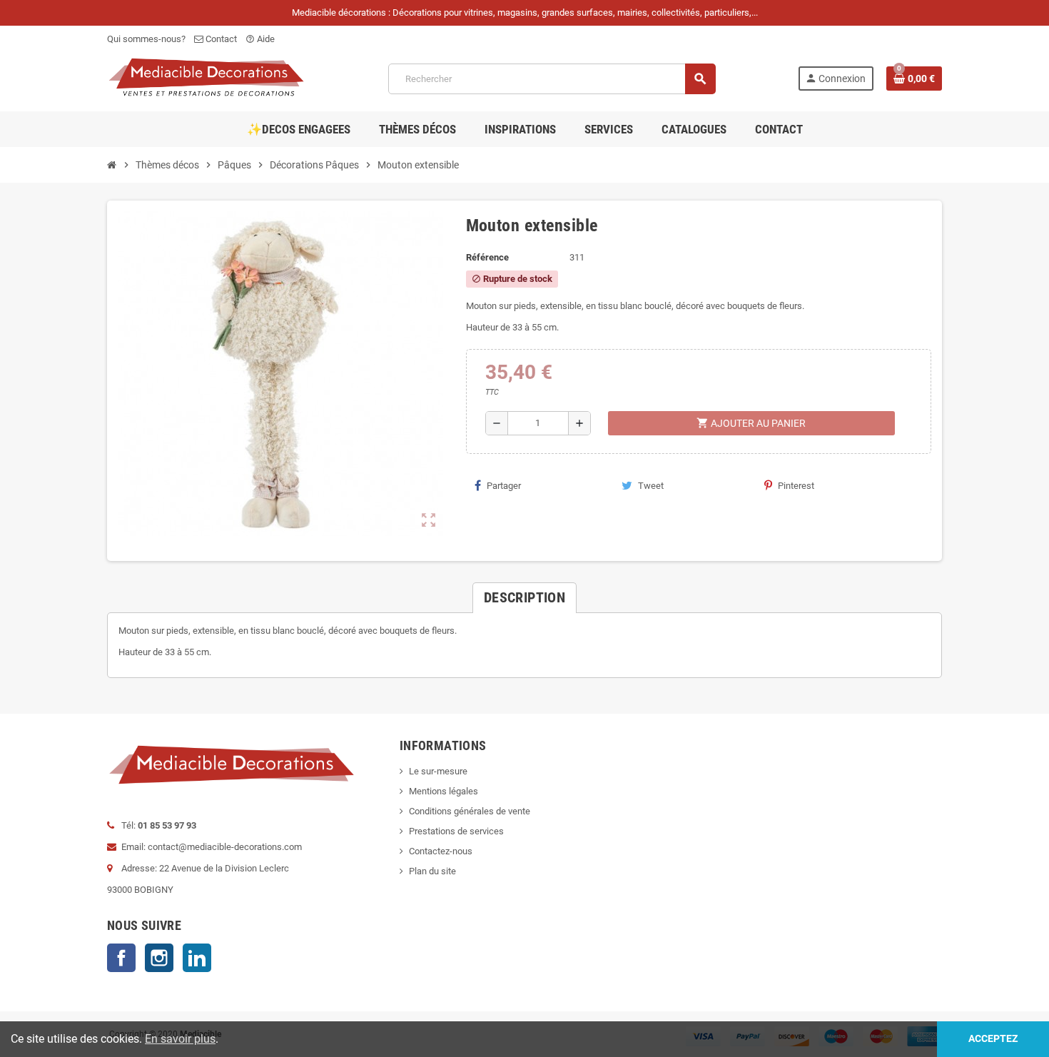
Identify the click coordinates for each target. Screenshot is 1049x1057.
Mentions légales (443, 791)
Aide (260, 39)
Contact (220, 39)
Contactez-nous (440, 851)
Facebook (121, 958)
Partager (504, 485)
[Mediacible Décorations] (206, 78)
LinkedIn (197, 958)
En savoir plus (180, 1039)
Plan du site (432, 871)
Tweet (651, 485)
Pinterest (796, 485)
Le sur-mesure (438, 771)
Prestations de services (456, 831)
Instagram (159, 958)
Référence (487, 257)
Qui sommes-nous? (146, 39)
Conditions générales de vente (469, 811)
